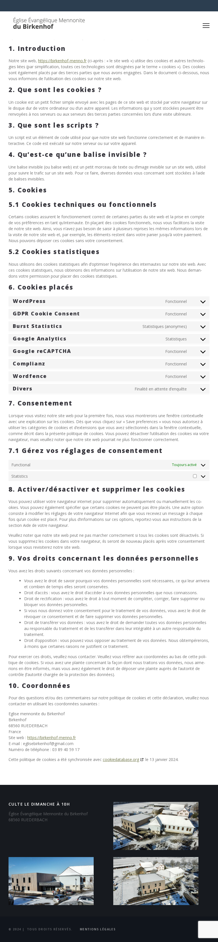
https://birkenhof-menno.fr (62, 60)
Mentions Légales (98, 929)
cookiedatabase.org (121, 759)
